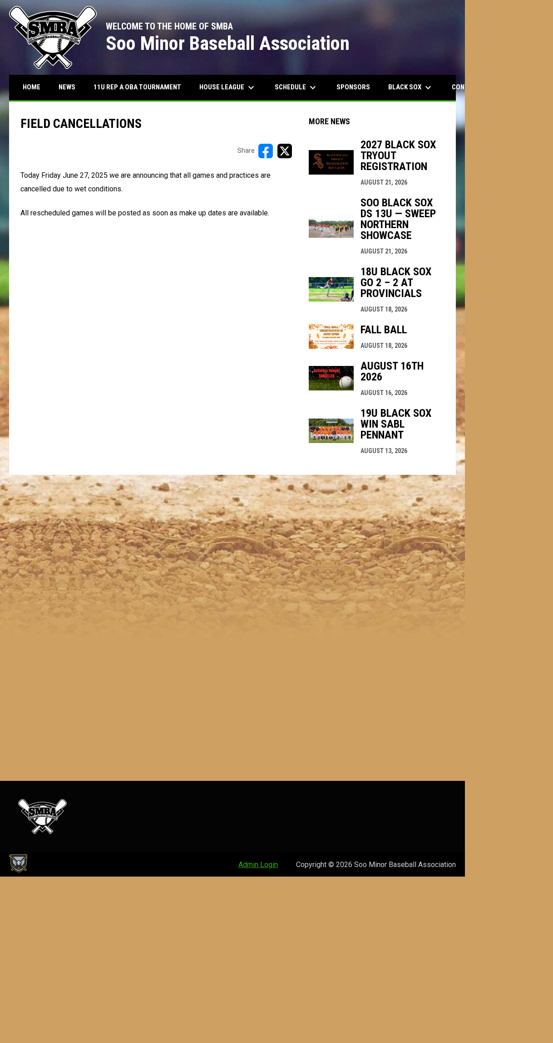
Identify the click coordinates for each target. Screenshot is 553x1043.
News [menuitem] (67, 87)
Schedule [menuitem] (296, 87)
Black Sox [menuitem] (411, 87)
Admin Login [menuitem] (258, 864)
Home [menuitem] (31, 87)
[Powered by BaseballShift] (18, 863)
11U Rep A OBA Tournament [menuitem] (137, 87)
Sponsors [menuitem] (353, 87)
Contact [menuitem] (472, 87)
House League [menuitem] (228, 87)
